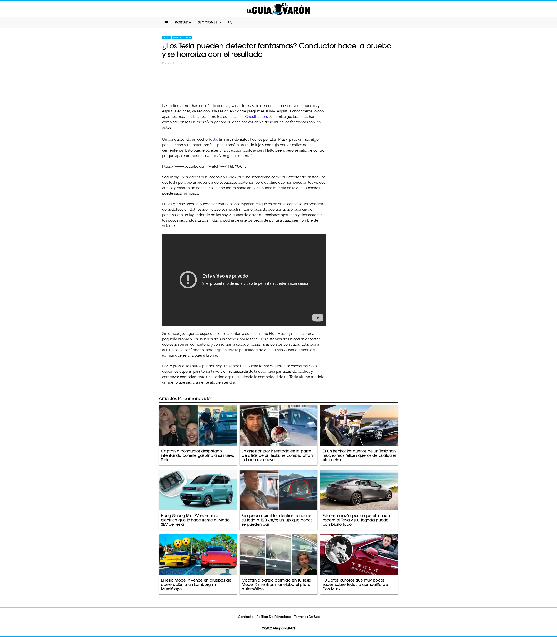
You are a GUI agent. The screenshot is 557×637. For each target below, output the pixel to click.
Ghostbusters (256, 116)
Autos (166, 37)
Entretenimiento (182, 37)
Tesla (212, 139)
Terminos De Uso (307, 617)
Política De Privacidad (274, 617)
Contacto (245, 617)
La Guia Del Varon (278, 9)
